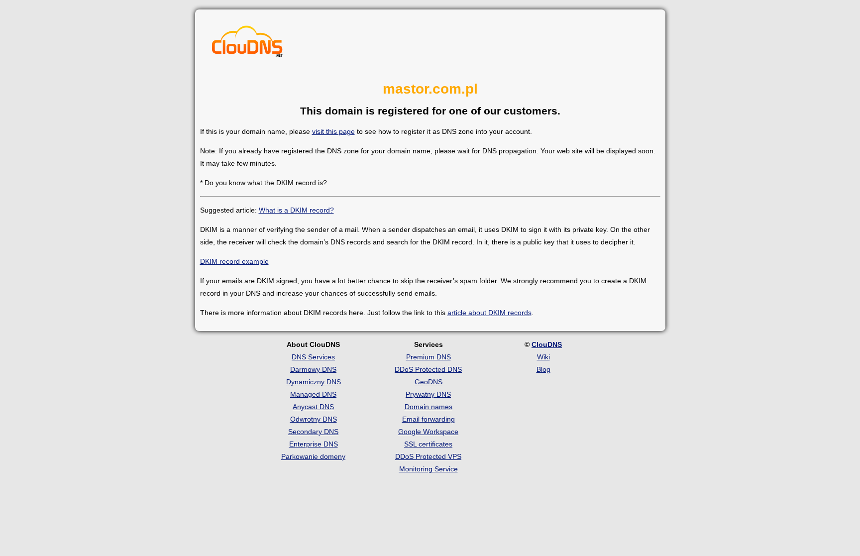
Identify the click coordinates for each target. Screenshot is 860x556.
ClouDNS (547, 344)
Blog (543, 369)
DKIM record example (234, 261)
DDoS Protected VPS (428, 456)
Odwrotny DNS (313, 419)
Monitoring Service (428, 469)
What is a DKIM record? (296, 210)
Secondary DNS (313, 432)
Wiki (543, 357)
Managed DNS (313, 394)
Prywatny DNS (428, 394)
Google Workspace (428, 432)
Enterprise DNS (313, 444)
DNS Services (313, 357)
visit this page (333, 131)
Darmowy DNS (313, 369)
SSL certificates (428, 444)
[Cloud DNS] (247, 43)
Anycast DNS (313, 407)
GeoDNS (428, 382)
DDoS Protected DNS (428, 369)
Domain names (428, 407)
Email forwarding (428, 419)
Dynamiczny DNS (313, 382)
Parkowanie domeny (313, 456)
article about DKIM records (489, 313)
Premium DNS (428, 357)
